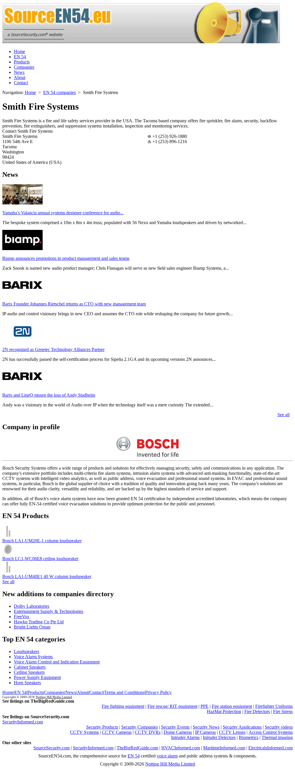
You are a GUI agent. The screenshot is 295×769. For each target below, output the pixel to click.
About (19, 77)
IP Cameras (205, 732)
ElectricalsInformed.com (270, 747)
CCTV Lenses (232, 732)
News (19, 72)
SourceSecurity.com (51, 747)
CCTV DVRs (147, 732)
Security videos (279, 727)
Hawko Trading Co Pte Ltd (39, 621)
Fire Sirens (283, 711)
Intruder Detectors (219, 737)
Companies (24, 67)
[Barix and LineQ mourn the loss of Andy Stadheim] (22, 385)
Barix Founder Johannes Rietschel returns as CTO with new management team (74, 303)
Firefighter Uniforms (274, 706)
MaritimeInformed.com (224, 747)
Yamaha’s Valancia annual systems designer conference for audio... (63, 212)
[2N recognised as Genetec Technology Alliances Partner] (22, 339)
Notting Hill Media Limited (54, 697)
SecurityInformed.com (22, 721)
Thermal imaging (277, 737)
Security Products (102, 727)
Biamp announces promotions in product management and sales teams (65, 258)
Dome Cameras (178, 732)
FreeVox (21, 616)
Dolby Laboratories (31, 606)
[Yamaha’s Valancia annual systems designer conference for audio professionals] (22, 202)
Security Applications (242, 727)
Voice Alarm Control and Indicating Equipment (57, 661)
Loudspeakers (26, 651)
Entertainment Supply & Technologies (48, 611)
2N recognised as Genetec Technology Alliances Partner (53, 349)
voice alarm (167, 755)
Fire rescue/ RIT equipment (172, 706)
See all (283, 414)
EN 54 (20, 56)
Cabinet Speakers (30, 667)
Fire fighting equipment (123, 706)
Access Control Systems (271, 732)
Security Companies (139, 727)
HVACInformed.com (180, 747)
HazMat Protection (224, 711)
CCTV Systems (84, 732)
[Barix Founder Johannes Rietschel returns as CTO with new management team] (22, 294)
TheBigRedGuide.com (137, 747)
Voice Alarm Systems (33, 656)
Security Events (175, 727)
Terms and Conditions (124, 692)
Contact (21, 82)
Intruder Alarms (185, 737)
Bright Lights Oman (32, 626)
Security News (206, 727)
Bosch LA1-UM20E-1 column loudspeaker (42, 540)
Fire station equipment (232, 706)
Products (22, 61)
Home (19, 51)
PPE (205, 706)
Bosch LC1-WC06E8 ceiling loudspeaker (40, 558)
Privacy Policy (158, 692)
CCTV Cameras (117, 732)
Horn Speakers (27, 682)
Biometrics (248, 737)
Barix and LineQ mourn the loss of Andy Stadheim (48, 395)
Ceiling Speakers (29, 672)
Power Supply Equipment (37, 677)
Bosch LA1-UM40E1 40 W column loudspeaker (46, 576)
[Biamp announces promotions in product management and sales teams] (22, 248)
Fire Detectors (257, 711)
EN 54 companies (59, 92)
